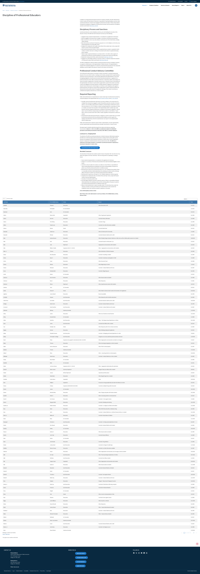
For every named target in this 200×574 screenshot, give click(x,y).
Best (4, 497)
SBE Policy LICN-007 (94, 26)
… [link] (191, 532)
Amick (4, 274)
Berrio (4, 487)
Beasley (5, 428)
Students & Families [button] (153, 5)
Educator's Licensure (14, 10)
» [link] (196, 532)
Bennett (5, 468)
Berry (4, 491)
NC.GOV (186, 1)
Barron (4, 402)
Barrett (4, 399)
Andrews (5, 287)
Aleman (4, 228)
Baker (4, 343)
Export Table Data (6, 534)
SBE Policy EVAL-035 (104, 60)
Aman (4, 271)
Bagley (4, 330)
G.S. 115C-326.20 (114, 98)
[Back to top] (197, 544)
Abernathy (5, 208)
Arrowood (5, 307)
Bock (4, 530)
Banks (4, 366)
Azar (4, 327)
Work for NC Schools (81, 553)
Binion (4, 504)
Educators (7, 10)
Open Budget (48, 570)
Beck (4, 438)
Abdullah (5, 205)
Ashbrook (5, 310)
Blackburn (5, 510)
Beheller (5, 448)
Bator (4, 418)
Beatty (4, 435)
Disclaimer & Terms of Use (34, 570)
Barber (4, 372)
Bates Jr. (5, 415)
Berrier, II (5, 484)
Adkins (4, 225)
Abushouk (5, 212)
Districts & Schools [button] (165, 5)
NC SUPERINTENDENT (172, 1)
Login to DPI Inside (80, 565)
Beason (4, 432)
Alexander (5, 231)
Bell (4, 461)
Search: (185, 199)
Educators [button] (144, 5)
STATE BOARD (180, 1)
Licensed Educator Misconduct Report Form (90, 147)
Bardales (5, 379)
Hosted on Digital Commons (192, 570)
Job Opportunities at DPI (81, 557)
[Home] (9, 4)
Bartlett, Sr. (5, 405)
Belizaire (5, 451)
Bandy (4, 359)
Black (4, 507)
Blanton (5, 523)
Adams (4, 215)
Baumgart (5, 422)
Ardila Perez (5, 300)
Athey (4, 317)
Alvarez (4, 264)
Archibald (5, 297)
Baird (4, 340)
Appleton (5, 294)
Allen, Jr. (5, 251)
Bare (4, 382)
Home (4, 10)
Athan (4, 313)
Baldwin (5, 349)
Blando (4, 520)
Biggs (4, 500)
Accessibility (26, 570)
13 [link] (193, 532)
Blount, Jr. (5, 527)
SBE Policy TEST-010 (108, 57)
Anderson (5, 277)
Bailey (4, 333)
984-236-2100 (16, 567)
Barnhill (4, 395)
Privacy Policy (42, 570)
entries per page (9, 198)
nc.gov (13, 570)
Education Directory (7, 570)
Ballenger (5, 356)
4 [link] (188, 532)
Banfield (5, 363)
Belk (4, 454)
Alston (4, 254)
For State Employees (81, 561)
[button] (196, 5)
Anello (4, 290)
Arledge (4, 304)
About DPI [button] (189, 5)
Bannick (5, 369)
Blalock (4, 517)
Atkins (4, 320)
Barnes (4, 386)
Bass (4, 409)
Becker (4, 445)
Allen (4, 238)
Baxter (4, 425)
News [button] (182, 5)
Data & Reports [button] (175, 5)
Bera (4, 481)
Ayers (4, 323)
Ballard (4, 353)
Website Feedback (19, 570)
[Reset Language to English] (190, 1)
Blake (4, 514)
